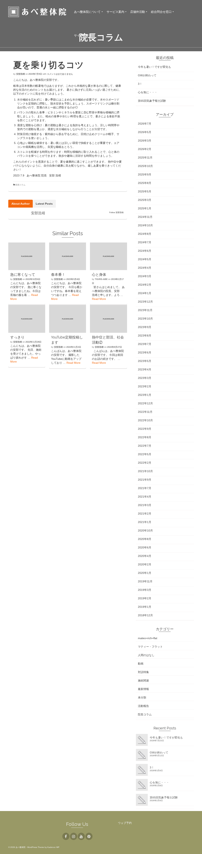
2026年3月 (144, 140)
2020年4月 (144, 556)
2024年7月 (144, 242)
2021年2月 (144, 513)
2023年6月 (144, 352)
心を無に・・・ (147, 92)
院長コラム (20, 185)
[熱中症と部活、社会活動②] (108, 319)
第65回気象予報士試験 (152, 100)
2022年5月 (144, 454)
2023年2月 (144, 386)
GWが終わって (147, 75)
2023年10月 (145, 318)
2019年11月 (145, 581)
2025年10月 (145, 166)
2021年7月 (144, 488)
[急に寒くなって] (26, 256)
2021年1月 (144, 522)
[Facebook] (65, 836)
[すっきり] (26, 319)
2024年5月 (144, 259)
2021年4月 (144, 496)
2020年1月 (144, 572)
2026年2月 (144, 149)
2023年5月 (144, 361)
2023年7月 (144, 344)
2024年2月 (144, 284)
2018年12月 (145, 615)
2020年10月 (145, 530)
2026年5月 (144, 132)
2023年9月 (144, 327)
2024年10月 (145, 225)
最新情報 (143, 689)
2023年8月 (144, 335)
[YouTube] (81, 836)
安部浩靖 (20, 74)
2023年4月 (144, 369)
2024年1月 (144, 293)
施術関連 (143, 680)
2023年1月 (144, 394)
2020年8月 (144, 539)
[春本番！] (67, 256)
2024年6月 (144, 250)
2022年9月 (144, 428)
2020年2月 (144, 564)
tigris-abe (101, 279)
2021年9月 (144, 479)
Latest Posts (44, 203)
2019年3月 (144, 589)
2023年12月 (145, 301)
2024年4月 (144, 267)
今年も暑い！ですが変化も (154, 66)
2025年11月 (145, 157)
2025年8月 (144, 183)
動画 (140, 663)
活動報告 (143, 706)
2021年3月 (144, 505)
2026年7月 (144, 123)
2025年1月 (144, 208)
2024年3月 (144, 276)
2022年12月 (145, 403)
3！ (140, 83)
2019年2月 (144, 598)
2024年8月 (144, 233)
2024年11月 (145, 216)
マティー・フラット (150, 646)
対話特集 (143, 672)
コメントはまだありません (60, 74)
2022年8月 (144, 437)
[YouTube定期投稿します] (67, 319)
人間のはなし (146, 655)
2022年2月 (144, 462)
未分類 (142, 697)
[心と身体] (108, 256)
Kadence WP (53, 847)
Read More (99, 298)
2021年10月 (145, 471)
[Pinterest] (89, 836)
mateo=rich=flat (147, 638)
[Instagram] (73, 836)
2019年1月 (144, 606)
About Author (20, 203)
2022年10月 (145, 420)
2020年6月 (144, 547)
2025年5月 (144, 191)
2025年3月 (144, 199)
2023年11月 (145, 310)
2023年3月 (144, 377)
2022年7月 (144, 445)
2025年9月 (144, 174)
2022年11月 (145, 411)
